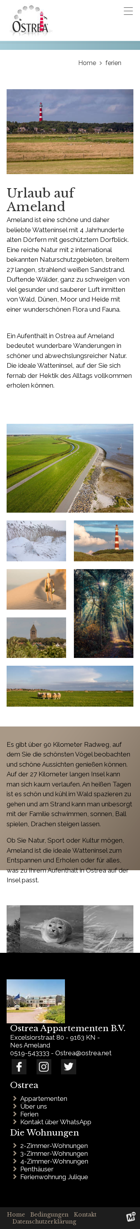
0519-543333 (29, 1053)
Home (16, 1214)
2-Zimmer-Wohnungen (55, 1146)
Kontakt (85, 1214)
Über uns (35, 1106)
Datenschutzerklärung (44, 1221)
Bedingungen (49, 1214)
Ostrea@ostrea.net (83, 1053)
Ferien (30, 1114)
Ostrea (24, 1085)
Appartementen (45, 1098)
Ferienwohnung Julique (55, 1177)
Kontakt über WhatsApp (57, 1122)
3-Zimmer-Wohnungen (55, 1153)
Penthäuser (38, 1169)
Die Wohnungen (44, 1133)
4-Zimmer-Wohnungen (55, 1161)
